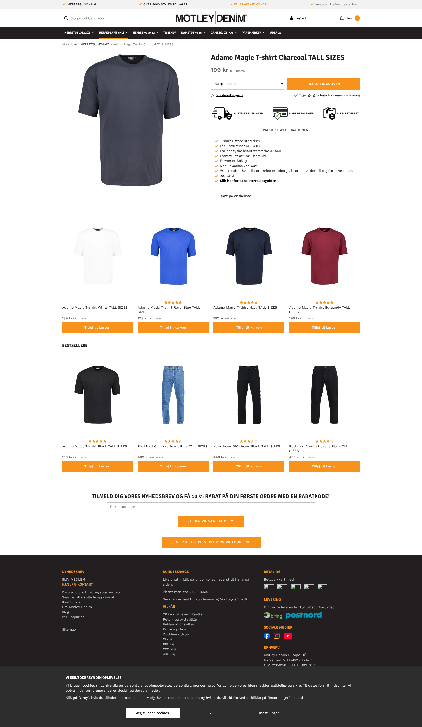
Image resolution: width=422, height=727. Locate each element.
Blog (65, 612)
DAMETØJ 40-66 (191, 33)
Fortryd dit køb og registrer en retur (92, 592)
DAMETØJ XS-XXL (222, 33)
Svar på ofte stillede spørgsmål (88, 597)
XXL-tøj (169, 644)
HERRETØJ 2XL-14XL (77, 33)
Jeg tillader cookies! (153, 713)
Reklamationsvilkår (178, 624)
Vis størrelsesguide (229, 95)
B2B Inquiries (73, 617)
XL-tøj (168, 639)
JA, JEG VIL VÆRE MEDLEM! (211, 521)
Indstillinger (269, 713)
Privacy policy (174, 629)
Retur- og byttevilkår (180, 619)
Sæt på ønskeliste (236, 196)
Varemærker (251, 33)
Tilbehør (169, 33)
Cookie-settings (176, 634)
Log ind (300, 18)
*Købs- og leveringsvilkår (183, 614)
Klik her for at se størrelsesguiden (248, 181)
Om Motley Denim (77, 607)
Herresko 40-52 (144, 33)
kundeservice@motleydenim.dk (338, 4)
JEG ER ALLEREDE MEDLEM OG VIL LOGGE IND (211, 542)
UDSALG (275, 33)
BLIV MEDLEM (73, 579)
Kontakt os (71, 602)
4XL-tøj (169, 654)
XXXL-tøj (170, 649)
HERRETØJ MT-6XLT (111, 33)
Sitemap (69, 629)
